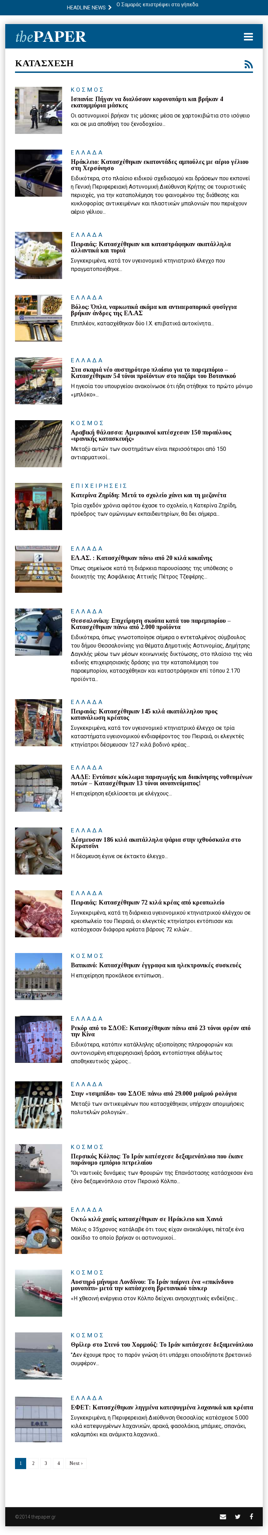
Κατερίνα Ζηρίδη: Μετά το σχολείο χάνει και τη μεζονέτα (148, 495)
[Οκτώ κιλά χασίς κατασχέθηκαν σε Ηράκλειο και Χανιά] (38, 1230)
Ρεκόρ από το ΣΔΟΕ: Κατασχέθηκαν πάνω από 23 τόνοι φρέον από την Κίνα (161, 1031)
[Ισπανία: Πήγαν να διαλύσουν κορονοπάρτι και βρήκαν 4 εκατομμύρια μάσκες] (38, 110)
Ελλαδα (87, 152)
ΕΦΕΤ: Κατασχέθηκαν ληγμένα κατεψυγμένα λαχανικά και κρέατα (162, 1407)
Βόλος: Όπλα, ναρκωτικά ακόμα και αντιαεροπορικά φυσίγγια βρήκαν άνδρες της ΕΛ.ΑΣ (154, 310)
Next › (76, 1463)
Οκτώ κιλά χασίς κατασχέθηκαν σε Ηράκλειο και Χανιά (146, 1219)
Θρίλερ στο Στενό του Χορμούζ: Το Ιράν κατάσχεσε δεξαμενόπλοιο (162, 1344)
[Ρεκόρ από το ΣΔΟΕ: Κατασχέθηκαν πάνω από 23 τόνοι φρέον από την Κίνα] (38, 1039)
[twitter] (238, 1516)
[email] (223, 1516)
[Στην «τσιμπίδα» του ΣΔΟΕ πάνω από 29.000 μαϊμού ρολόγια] (38, 1104)
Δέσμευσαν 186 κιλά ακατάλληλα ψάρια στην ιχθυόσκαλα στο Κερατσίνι (156, 842)
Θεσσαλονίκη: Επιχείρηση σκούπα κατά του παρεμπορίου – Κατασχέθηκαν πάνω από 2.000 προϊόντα (151, 623)
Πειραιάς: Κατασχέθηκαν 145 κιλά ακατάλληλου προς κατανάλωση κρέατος (144, 714)
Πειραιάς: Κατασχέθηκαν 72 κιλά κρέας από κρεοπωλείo (147, 902)
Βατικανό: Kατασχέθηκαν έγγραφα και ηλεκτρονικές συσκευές (156, 965)
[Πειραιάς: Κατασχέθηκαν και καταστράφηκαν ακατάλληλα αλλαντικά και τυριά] (38, 255)
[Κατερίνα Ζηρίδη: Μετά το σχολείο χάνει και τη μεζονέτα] (38, 506)
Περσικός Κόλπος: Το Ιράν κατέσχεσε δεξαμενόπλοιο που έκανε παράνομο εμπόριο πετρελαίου (157, 1159)
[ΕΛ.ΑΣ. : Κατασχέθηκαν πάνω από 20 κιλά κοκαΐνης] (38, 569)
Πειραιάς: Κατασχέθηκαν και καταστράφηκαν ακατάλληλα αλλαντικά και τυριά (151, 247)
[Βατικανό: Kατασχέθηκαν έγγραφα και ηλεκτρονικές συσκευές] (38, 976)
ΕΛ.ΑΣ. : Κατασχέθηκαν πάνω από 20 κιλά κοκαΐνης (141, 557)
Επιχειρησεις (99, 485)
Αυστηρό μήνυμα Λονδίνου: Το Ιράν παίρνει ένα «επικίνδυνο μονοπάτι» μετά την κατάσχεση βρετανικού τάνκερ (152, 1285)
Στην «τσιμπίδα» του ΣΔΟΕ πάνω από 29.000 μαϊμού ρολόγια (154, 1093)
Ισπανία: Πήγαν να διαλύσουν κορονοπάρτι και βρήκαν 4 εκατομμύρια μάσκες (147, 102)
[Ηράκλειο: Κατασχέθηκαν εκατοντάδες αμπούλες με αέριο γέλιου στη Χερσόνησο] (38, 173)
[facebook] (251, 1516)
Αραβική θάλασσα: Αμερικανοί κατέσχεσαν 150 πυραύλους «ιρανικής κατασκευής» (151, 435)
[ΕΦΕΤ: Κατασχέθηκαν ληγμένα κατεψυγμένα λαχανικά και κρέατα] (38, 1418)
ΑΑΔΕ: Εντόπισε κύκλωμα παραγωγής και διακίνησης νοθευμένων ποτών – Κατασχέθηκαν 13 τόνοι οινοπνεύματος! (161, 780)
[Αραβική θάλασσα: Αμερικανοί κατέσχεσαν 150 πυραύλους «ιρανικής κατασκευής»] (38, 443)
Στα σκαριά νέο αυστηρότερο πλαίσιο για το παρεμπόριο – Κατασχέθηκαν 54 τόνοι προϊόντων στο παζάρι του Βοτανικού (153, 372)
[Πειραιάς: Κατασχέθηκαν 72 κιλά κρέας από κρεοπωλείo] (38, 913)
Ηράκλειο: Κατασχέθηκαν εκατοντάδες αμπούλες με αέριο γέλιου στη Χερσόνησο (159, 165)
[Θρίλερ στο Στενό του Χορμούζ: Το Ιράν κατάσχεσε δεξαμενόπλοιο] (38, 1355)
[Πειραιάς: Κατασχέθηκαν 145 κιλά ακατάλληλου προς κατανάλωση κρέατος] (38, 722)
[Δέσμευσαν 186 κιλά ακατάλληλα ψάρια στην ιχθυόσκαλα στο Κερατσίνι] (38, 851)
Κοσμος (88, 89)
